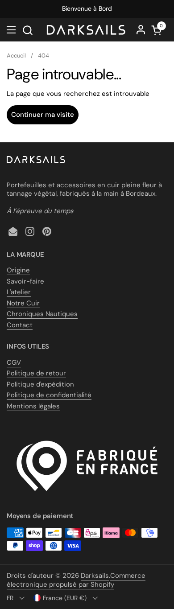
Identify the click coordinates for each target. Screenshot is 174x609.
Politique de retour (36, 373)
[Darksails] (85, 30)
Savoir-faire (25, 281)
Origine (18, 270)
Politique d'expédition (40, 384)
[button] (27, 30)
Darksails (95, 575)
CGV (14, 362)
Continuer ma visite (42, 114)
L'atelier (19, 292)
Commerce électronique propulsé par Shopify (76, 580)
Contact (20, 325)
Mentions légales (33, 406)
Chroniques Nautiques (42, 313)
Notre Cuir (23, 303)
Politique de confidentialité (49, 395)
